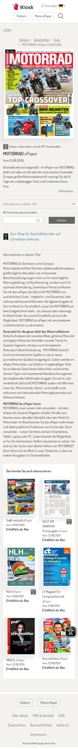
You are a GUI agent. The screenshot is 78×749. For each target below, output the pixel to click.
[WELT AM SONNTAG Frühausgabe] (57, 497)
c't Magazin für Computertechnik (53, 596)
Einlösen (61, 220)
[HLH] (21, 566)
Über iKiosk (20, 715)
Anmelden (51, 6)
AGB (61, 715)
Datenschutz (17, 725)
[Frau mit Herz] (57, 635)
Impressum (38, 734)
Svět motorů (19, 520)
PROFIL (15, 660)
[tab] (39, 212)
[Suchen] (60, 16)
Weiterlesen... (66, 191)
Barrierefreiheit (41, 725)
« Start (7, 30)
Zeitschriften (42, 40)
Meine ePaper (43, 16)
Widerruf (62, 725)
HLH (13, 592)
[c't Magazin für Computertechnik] (57, 566)
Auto (57, 40)
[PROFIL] (21, 636)
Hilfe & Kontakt (43, 715)
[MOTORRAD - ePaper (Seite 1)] (39, 93)
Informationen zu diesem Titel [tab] (19, 204)
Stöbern (21, 16)
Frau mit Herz (55, 659)
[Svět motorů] (21, 497)
